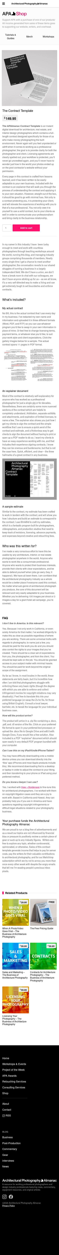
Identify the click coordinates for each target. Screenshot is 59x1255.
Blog (5, 1131)
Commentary (9, 1149)
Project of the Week (13, 1069)
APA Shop (29, 14)
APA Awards (9, 1075)
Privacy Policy (8, 1205)
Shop (5, 1093)
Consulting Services (13, 1087)
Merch (29, 36)
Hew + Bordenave (30, 787)
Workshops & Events (14, 1064)
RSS (8, 1115)
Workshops (48, 36)
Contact (6, 1109)
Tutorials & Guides (10, 36)
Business (7, 1137)
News (5, 1166)
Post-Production (11, 1143)
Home (5, 1058)
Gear (5, 1155)
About (5, 1103)
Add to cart (26, 227)
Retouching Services (14, 1081)
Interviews (8, 1160)
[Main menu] (3, 3)
